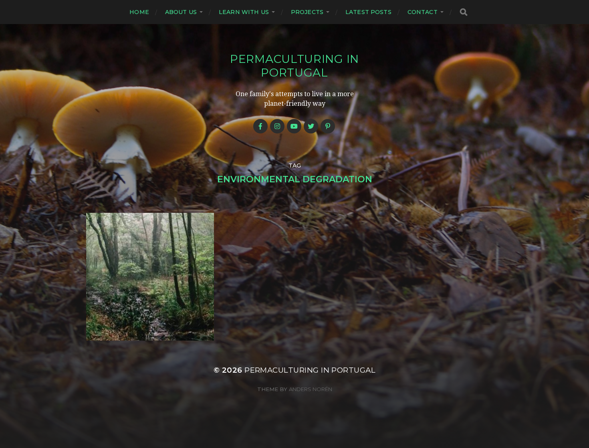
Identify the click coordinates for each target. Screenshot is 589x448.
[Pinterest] (328, 126)
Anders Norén (310, 389)
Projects (307, 12)
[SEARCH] (464, 12)
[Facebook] (260, 126)
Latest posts (368, 12)
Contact (422, 12)
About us (181, 12)
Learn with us (244, 12)
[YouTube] (294, 126)
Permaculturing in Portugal (294, 65)
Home (139, 12)
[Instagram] (277, 126)
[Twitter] (311, 126)
